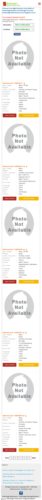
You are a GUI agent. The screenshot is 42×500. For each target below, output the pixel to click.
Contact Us (29, 470)
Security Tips (18, 483)
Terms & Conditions (26, 481)
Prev (7, 458)
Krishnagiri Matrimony (10, 20)
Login (11, 470)
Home (5, 470)
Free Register (19, 470)
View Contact (10, 115)
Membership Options (24, 474)
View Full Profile (28, 115)
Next (34, 458)
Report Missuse (8, 477)
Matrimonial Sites (26, 20)
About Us (14, 481)
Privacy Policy (7, 483)
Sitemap (6, 481)
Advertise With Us (9, 474)
